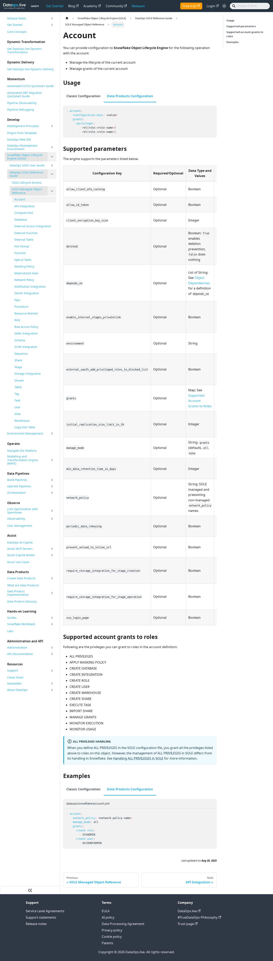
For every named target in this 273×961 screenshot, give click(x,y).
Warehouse (22, 420)
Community (114, 6)
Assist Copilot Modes (21, 555)
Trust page (186, 924)
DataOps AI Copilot (20, 542)
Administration (17, 647)
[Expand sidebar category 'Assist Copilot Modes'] (52, 555)
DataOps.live (187, 911)
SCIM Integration (25, 347)
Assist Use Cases (18, 562)
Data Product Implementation (18, 593)
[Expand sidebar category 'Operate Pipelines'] (52, 486)
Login (211, 6)
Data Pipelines (18, 473)
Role (17, 320)
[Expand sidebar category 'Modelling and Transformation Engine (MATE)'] (52, 459)
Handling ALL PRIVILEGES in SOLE (138, 758)
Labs (10, 631)
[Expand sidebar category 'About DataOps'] (52, 690)
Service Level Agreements (45, 911)
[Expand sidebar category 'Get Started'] (52, 25)
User (17, 407)
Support (12, 670)
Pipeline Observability (22, 103)
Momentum (16, 79)
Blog (71, 6)
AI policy (108, 917)
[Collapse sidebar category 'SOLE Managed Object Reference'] (52, 191)
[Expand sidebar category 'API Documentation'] (52, 654)
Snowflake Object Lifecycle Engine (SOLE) (24, 156)
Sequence (21, 353)
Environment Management (25, 433)
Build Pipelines (17, 480)
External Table (23, 239)
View (17, 414)
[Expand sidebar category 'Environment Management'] (52, 433)
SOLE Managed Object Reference (27, 191)
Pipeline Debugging (20, 109)
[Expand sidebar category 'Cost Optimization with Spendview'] (52, 511)
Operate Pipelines (19, 486)
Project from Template (22, 133)
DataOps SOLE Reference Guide (26, 174)
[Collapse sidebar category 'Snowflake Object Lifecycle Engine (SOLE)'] (52, 156)
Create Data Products (21, 578)
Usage (230, 20)
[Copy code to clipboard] (211, 110)
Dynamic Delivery (20, 62)
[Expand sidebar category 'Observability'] (52, 519)
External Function (26, 233)
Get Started (54, 6)
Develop (13, 120)
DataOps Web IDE (19, 139)
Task (17, 400)
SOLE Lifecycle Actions (27, 182)
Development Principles (23, 126)
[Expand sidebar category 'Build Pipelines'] (52, 480)
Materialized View (26, 273)
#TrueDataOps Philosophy (197, 917)
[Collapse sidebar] (30, 890)
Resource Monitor (26, 313)
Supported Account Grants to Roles (200, 400)
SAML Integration (26, 333)
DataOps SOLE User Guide (27, 165)
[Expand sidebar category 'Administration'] (52, 647)
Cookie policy (112, 936)
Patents (107, 943)
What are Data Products (23, 585)
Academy (90, 6)
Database (20, 219)
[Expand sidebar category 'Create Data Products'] (52, 578)
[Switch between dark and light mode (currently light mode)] (224, 6)
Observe (13, 503)
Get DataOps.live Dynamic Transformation (24, 50)
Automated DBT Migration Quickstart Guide (24, 94)
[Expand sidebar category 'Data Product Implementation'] (52, 593)
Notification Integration (30, 286)
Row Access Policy (26, 327)
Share (18, 360)
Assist (11, 536)
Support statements (41, 917)
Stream (19, 380)
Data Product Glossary (22, 601)
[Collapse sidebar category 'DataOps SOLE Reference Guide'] (52, 174)
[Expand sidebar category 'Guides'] (52, 618)
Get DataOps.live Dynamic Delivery (30, 69)
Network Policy (24, 280)
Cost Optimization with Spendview (22, 511)
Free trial (189, 6)
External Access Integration (32, 226)
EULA (106, 911)
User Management (19, 526)
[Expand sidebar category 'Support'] (52, 670)
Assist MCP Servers (20, 549)
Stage (18, 367)
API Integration (24, 206)
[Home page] (67, 18)
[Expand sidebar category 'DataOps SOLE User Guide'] (52, 165)
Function (20, 253)
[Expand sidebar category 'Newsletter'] (52, 683)
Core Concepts (17, 32)
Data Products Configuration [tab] (130, 96)
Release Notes (16, 18)
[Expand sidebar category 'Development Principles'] (52, 126)
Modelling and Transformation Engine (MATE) (22, 459)
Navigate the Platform (22, 450)
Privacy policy (112, 930)
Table (18, 387)
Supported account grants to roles (244, 34)
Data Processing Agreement (123, 924)
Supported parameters (241, 26)
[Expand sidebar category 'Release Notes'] (52, 18)
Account (19, 199)
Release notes (36, 924)
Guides (12, 618)
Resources (15, 664)
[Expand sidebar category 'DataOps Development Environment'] (52, 147)
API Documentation (20, 654)
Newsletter (14, 683)
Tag (16, 394)
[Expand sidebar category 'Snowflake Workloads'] (52, 624)
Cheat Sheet (15, 677)
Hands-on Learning (21, 611)
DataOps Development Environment (22, 147)
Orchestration (16, 493)
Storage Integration (27, 373)
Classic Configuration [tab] (83, 96)
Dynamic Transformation (26, 42)
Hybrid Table (22, 260)
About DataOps (17, 690)
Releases (138, 6)
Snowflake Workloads (21, 624)
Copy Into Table (24, 427)
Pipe (17, 300)
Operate (13, 444)
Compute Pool (23, 213)
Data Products (18, 572)
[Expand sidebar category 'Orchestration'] (52, 493)
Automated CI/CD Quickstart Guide (30, 86)
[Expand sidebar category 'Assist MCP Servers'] (52, 549)
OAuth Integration (26, 293)
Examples (232, 42)
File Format (21, 246)
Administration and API (25, 641)
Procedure (21, 306)
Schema (19, 340)
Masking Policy (24, 266)
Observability (16, 519)
